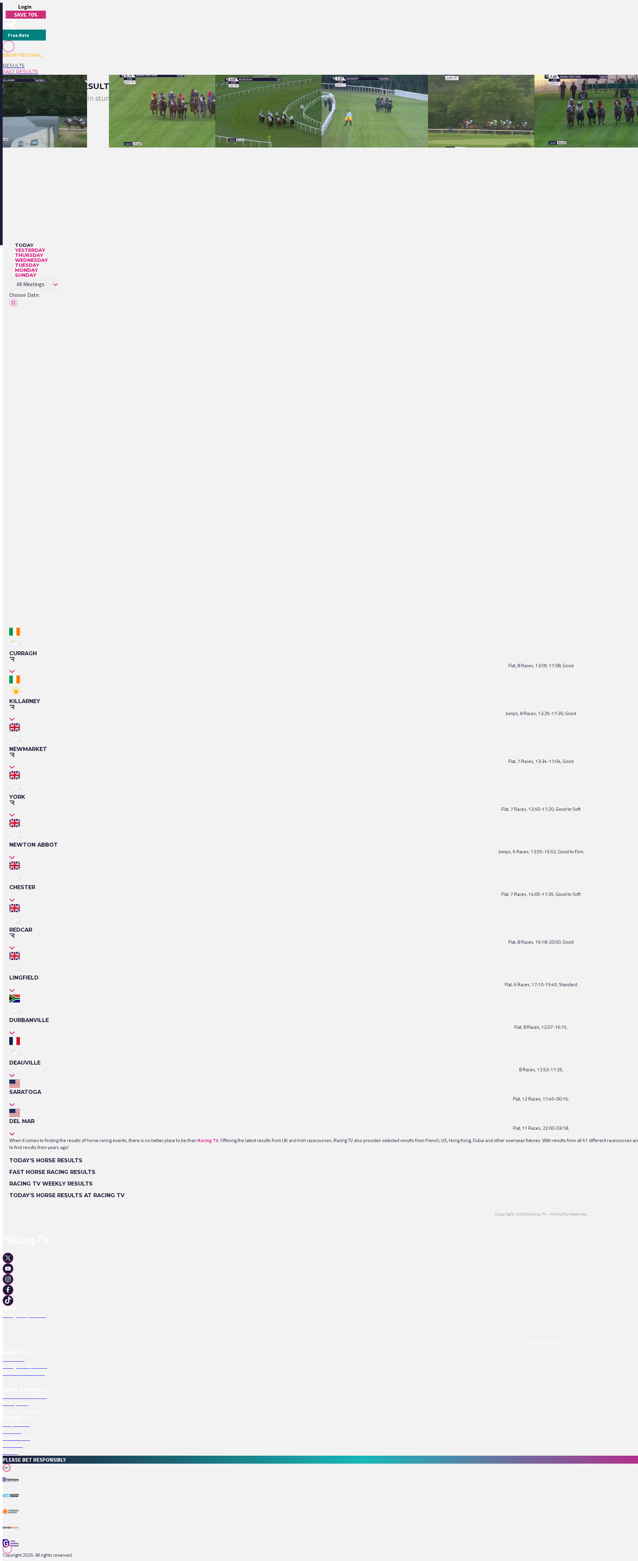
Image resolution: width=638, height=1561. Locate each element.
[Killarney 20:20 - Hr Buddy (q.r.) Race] (41, 86)
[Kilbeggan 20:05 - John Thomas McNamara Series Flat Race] (278, 86)
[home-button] (9, 24)
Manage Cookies (21, 1411)
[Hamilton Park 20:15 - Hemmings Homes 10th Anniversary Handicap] (181, 86)
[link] (24, 66)
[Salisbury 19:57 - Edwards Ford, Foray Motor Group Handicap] (387, 86)
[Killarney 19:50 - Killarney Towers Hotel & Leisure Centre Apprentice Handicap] (511, 86)
